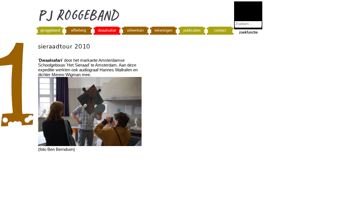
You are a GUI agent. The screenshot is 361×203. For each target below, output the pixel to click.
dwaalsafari (107, 30)
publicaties (192, 30)
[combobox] (248, 23)
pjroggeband (50, 30)
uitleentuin (135, 30)
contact (220, 30)
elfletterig (78, 30)
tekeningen (163, 30)
